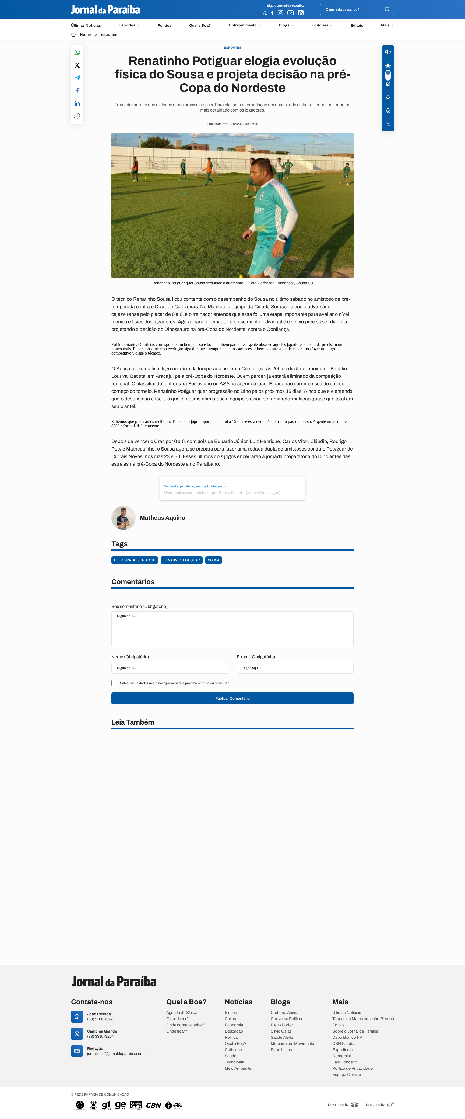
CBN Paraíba (343, 1044)
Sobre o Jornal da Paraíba (355, 1031)
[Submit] (387, 9)
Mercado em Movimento (292, 1044)
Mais (385, 25)
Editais (356, 25)
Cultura (231, 1019)
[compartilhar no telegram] (77, 78)
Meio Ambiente (238, 1068)
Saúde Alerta (282, 1037)
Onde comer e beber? (185, 1025)
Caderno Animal (285, 1013)
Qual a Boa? (200, 25)
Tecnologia (234, 1062)
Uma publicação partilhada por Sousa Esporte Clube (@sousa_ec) (222, 492)
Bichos (231, 1013)
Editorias (320, 25)
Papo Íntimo (281, 1050)
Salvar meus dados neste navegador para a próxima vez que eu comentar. (174, 683)
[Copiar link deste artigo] (77, 116)
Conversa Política (286, 1019)
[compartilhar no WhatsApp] (77, 52)
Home (85, 35)
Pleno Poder (282, 1025)
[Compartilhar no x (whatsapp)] (77, 66)
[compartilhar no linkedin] (77, 104)
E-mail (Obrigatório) (256, 656)
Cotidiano (233, 1050)
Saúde (230, 1056)
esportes (109, 35)
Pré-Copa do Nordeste (134, 560)
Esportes (127, 25)
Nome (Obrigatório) (130, 656)
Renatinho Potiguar (181, 560)
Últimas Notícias (86, 25)
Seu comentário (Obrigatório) (139, 606)
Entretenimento (243, 25)
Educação (234, 1031)
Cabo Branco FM (347, 1037)
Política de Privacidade (352, 1068)
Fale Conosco (344, 1062)
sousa (213, 560)
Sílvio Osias (281, 1031)
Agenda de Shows (182, 1013)
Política (164, 25)
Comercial (341, 1056)
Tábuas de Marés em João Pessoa (363, 1019)
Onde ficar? (176, 1031)
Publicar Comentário (232, 699)
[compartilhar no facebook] (77, 91)
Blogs (284, 25)
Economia (234, 1025)
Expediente (342, 1050)
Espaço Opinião (346, 1075)
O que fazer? (177, 1019)
